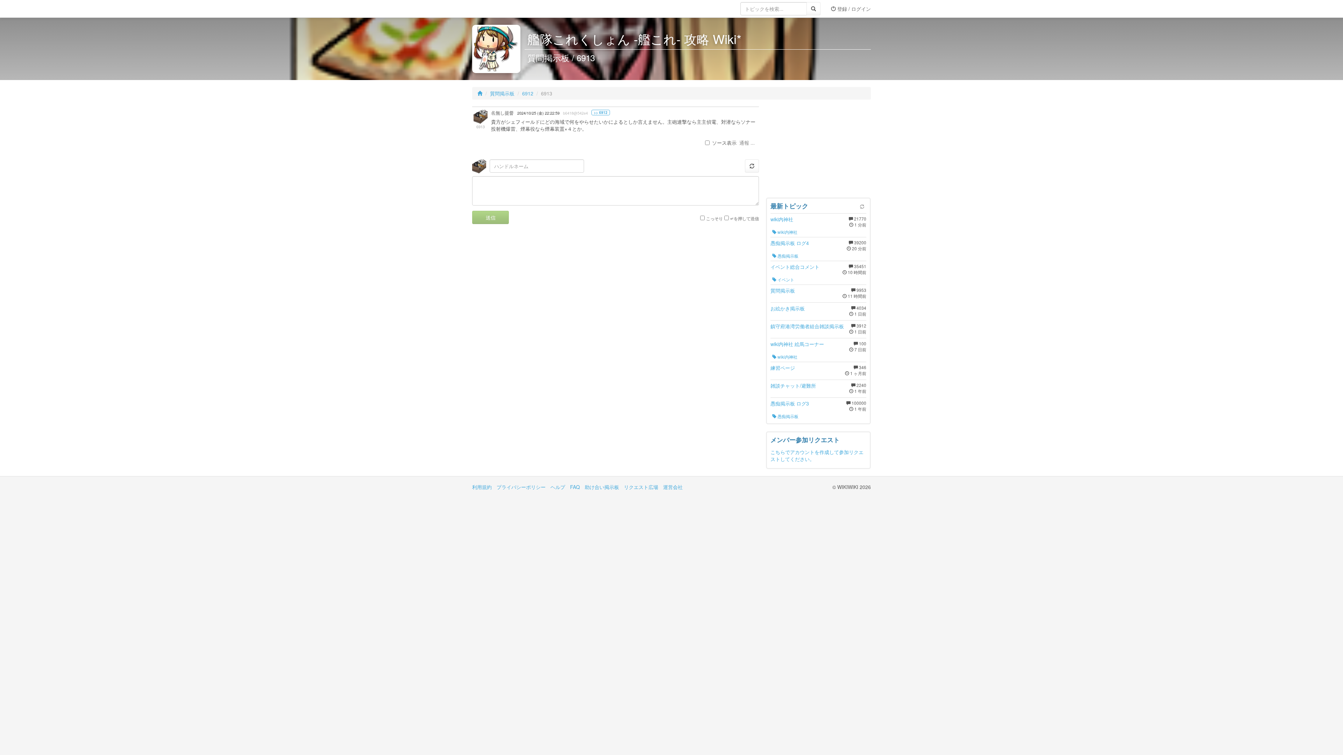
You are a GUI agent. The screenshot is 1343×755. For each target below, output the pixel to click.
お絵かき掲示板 (787, 308)
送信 (491, 217)
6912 (527, 93)
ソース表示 (724, 142)
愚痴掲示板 (787, 256)
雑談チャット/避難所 (793, 385)
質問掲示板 (502, 93)
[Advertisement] (818, 150)
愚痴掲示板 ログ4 (789, 242)
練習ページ (782, 367)
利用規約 (482, 486)
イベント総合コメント (794, 266)
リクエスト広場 (641, 486)
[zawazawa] (500, 8)
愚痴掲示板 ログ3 (789, 403)
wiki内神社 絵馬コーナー (797, 343)
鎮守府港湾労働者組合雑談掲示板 (807, 326)
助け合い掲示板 (602, 486)
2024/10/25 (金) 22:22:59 (538, 113)
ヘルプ (557, 486)
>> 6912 (600, 112)
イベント (785, 279)
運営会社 (673, 486)
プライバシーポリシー (521, 486)
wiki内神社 (781, 219)
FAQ (575, 486)
